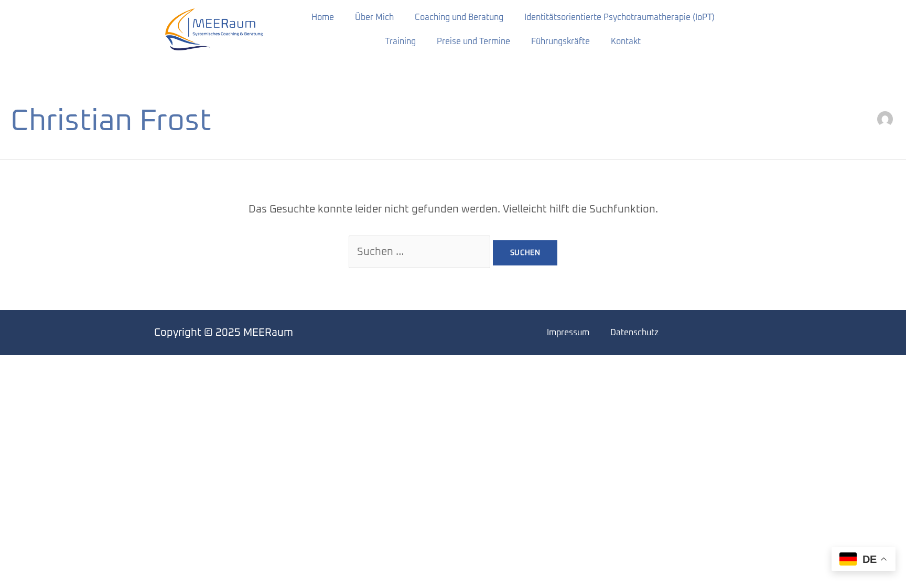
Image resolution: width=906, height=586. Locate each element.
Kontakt (626, 41)
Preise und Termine (473, 41)
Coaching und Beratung (459, 17)
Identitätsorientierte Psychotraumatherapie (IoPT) (619, 17)
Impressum (568, 332)
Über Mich (374, 17)
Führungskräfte (560, 41)
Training (400, 41)
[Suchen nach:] (421, 252)
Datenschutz (634, 332)
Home (322, 17)
